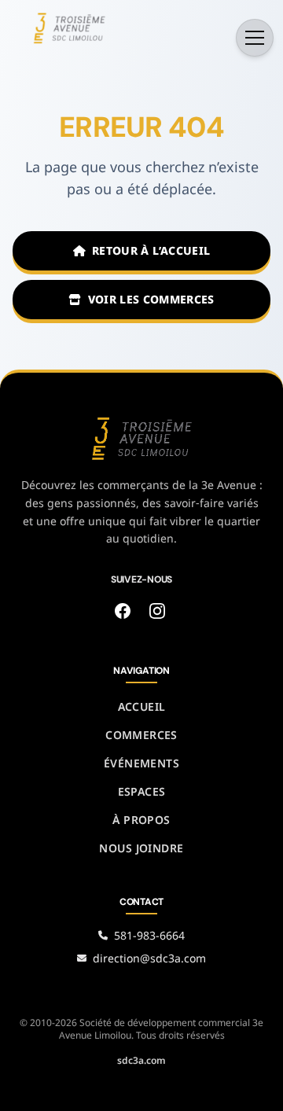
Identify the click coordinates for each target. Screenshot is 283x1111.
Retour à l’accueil (151, 250)
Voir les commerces (151, 299)
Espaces (142, 791)
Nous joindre (141, 848)
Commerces (141, 734)
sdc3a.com (141, 1060)
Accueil (142, 706)
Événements (141, 763)
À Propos (141, 819)
